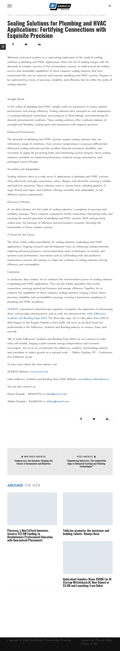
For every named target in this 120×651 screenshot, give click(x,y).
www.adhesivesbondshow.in (93, 379)
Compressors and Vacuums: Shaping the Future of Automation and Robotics (33, 462)
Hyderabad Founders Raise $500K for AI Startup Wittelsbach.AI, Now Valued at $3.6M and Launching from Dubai (87, 582)
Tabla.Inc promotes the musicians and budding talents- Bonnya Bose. (86, 532)
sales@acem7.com (56, 394)
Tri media (65, 640)
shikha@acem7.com (58, 401)
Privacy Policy (104, 640)
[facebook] (12, 44)
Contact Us (87, 640)
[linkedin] (39, 44)
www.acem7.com (39, 372)
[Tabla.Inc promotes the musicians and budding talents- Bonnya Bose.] (88, 508)
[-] (60, 5)
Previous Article (35, 457)
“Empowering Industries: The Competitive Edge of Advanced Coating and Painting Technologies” (86, 463)
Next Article (85, 457)
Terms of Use (90, 644)
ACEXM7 (12, 309)
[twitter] (26, 44)
